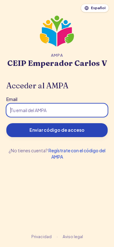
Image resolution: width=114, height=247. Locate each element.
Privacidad (41, 236)
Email (11, 99)
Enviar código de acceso (57, 130)
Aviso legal (73, 236)
